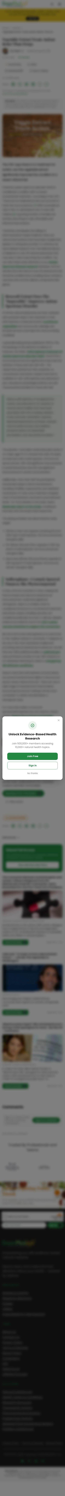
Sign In (33, 765)
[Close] (59, 720)
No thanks (32, 773)
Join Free (32, 756)
